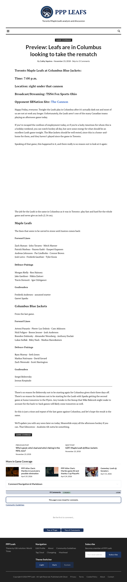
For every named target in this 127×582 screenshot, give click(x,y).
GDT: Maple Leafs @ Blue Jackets (81, 447)
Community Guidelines (66, 548)
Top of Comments (72, 530)
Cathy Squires (44, 61)
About (50, 548)
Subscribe (113, 555)
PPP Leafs (70, 12)
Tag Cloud (40, 552)
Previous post (22, 445)
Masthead (63, 552)
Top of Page (52, 530)
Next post (70, 445)
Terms (81, 577)
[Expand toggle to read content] (117, 484)
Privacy (73, 577)
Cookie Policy (92, 577)
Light (42, 565)
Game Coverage (63, 40)
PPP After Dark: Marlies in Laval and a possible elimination (30, 471)
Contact (111, 577)
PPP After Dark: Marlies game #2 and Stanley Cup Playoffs (70, 471)
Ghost (65, 577)
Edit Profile (40, 548)
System (67, 565)
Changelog (51, 552)
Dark (54, 565)
